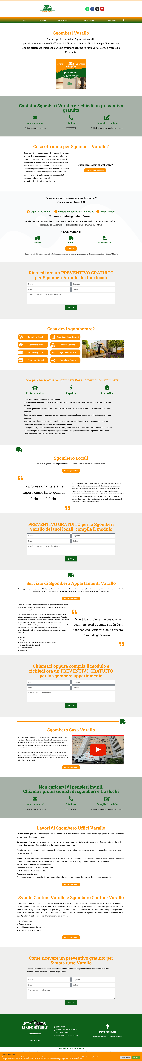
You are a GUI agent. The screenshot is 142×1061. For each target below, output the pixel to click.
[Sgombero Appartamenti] (53, 337)
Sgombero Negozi (36, 360)
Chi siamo (42, 20)
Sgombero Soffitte (68, 352)
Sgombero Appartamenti (68, 337)
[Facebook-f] (92, 9)
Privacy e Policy (35, 1034)
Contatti (112, 20)
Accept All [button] (135, 1057)
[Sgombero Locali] (21, 337)
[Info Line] (71, 117)
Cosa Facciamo (88, 20)
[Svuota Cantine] (53, 345)
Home (24, 20)
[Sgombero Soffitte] (53, 352)
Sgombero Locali (35, 337)
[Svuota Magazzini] (21, 352)
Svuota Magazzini (36, 352)
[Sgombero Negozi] (21, 360)
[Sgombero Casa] (21, 345)
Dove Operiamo (64, 20)
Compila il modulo (107, 123)
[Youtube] (102, 9)
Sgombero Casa (36, 344)
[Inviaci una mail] (35, 117)
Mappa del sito (35, 1040)
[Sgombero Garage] (53, 360)
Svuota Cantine (68, 344)
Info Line (71, 123)
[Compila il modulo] (107, 117)
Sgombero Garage (68, 360)
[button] (123, 20)
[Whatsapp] (87, 9)
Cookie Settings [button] (125, 1057)
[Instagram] (97, 9)
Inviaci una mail (35, 123)
